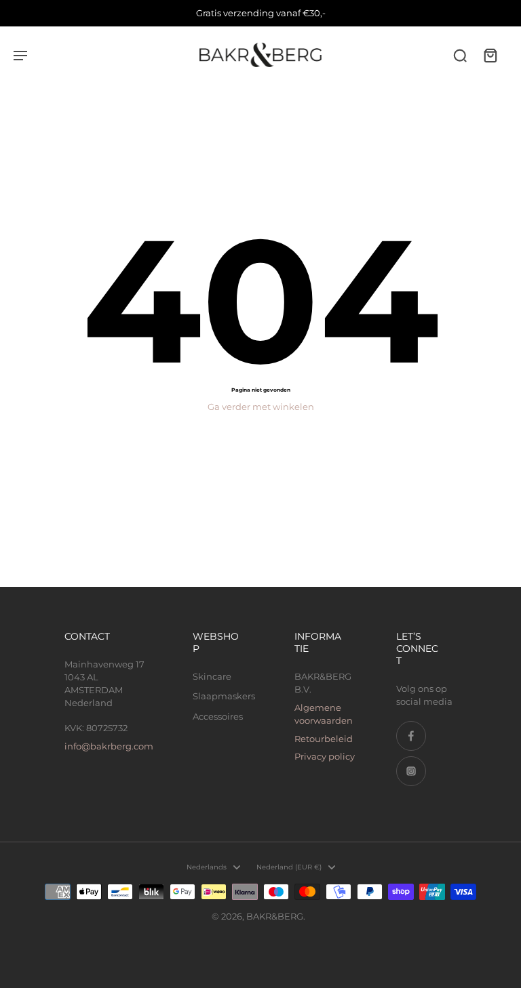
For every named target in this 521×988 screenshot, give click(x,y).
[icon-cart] (490, 54)
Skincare (212, 677)
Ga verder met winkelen (261, 407)
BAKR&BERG (274, 916)
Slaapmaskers (223, 696)
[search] (460, 54)
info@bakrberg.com (108, 746)
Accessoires (218, 717)
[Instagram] (411, 771)
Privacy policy (324, 757)
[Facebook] (411, 736)
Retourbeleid (323, 739)
